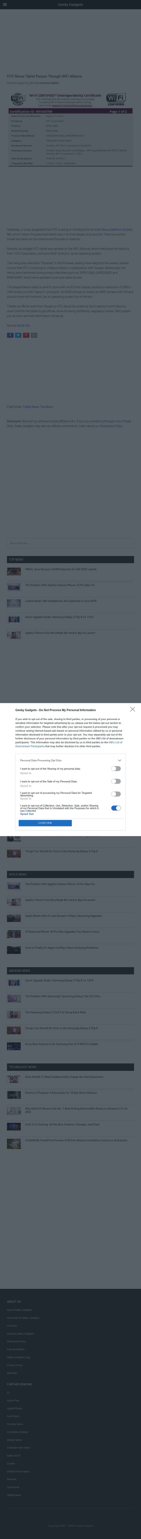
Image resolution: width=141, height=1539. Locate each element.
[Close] (133, 710)
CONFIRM (45, 823)
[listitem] (70, 760)
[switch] (116, 768)
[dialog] (70, 769)
